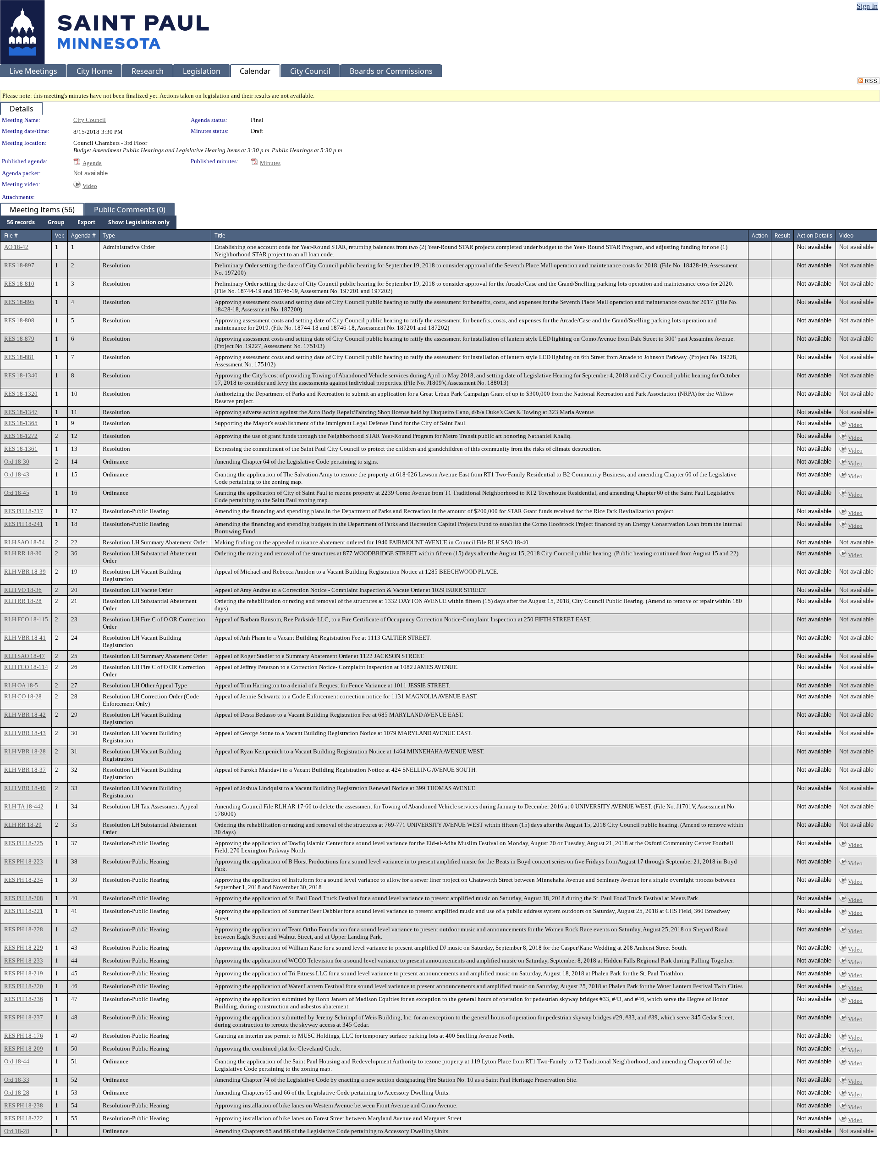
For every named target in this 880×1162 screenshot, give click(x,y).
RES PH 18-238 (23, 1105)
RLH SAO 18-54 (24, 542)
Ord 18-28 (16, 1092)
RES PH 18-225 (23, 843)
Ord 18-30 (16, 461)
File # (11, 235)
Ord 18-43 (16, 474)
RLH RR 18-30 (23, 553)
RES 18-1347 (21, 412)
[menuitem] (20, 222)
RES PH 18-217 (23, 511)
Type (109, 235)
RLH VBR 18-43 (25, 733)
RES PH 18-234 (23, 879)
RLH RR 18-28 (23, 601)
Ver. (59, 235)
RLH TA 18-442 (24, 806)
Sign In (867, 6)
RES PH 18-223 (23, 861)
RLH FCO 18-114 (26, 667)
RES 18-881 (19, 357)
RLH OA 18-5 (21, 685)
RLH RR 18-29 (23, 824)
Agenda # (83, 235)
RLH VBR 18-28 (25, 751)
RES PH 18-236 (23, 999)
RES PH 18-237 (23, 1017)
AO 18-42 (16, 246)
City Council (89, 119)
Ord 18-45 (16, 492)
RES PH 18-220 (23, 986)
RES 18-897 (19, 265)
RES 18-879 (19, 338)
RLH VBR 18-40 (25, 788)
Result (782, 235)
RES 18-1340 (21, 375)
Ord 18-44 (16, 1061)
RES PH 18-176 (23, 1035)
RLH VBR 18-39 (25, 571)
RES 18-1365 (21, 423)
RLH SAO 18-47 (24, 656)
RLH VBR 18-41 (25, 637)
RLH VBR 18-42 (25, 714)
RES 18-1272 (21, 435)
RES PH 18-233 (23, 960)
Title (220, 235)
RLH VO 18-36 (23, 590)
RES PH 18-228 (23, 929)
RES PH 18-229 (23, 947)
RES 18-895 (19, 302)
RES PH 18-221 (23, 910)
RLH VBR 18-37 (25, 769)
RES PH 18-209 (23, 1048)
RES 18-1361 (21, 448)
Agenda (92, 163)
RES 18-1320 (21, 393)
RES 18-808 (19, 320)
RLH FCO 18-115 (26, 619)
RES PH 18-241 (23, 523)
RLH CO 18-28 (23, 696)
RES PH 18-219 (23, 973)
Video (89, 186)
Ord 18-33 (16, 1079)
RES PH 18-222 (23, 1118)
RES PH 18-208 (23, 898)
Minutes (270, 163)
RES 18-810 (19, 283)
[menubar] (88, 222)
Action (760, 235)
